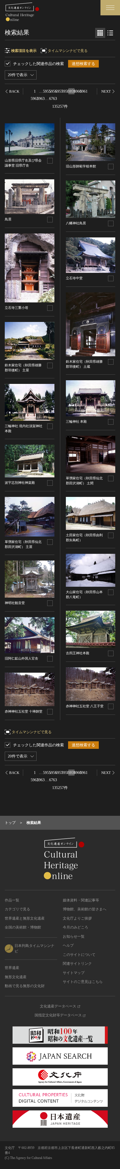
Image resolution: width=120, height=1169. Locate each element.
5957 (59, 91)
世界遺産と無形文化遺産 (25, 918)
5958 (65, 91)
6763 (53, 99)
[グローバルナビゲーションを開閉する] (110, 7)
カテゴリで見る (17, 909)
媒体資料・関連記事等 (81, 900)
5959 (71, 91)
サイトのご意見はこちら (83, 982)
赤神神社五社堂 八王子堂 (85, 706)
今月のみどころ (75, 927)
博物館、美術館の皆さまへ (84, 909)
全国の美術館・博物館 (23, 927)
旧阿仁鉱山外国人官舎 (21, 658)
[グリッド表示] (100, 33)
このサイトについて (79, 954)
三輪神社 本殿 (76, 422)
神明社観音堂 (15, 603)
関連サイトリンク (77, 963)
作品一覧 (12, 900)
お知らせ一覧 (74, 936)
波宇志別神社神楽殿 (20, 483)
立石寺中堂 (74, 278)
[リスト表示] (110, 33)
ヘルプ (68, 945)
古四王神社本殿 (77, 653)
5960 (78, 91)
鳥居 (8, 219)
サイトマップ (74, 973)
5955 (47, 91)
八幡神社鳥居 (76, 223)
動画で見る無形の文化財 (25, 986)
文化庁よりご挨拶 (77, 918)
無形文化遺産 (16, 977)
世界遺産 (12, 968)
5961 (84, 91)
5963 (41, 99)
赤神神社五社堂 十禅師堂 (23, 711)
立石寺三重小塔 (16, 308)
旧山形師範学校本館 (81, 166)
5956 (53, 91)
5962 (35, 99)
